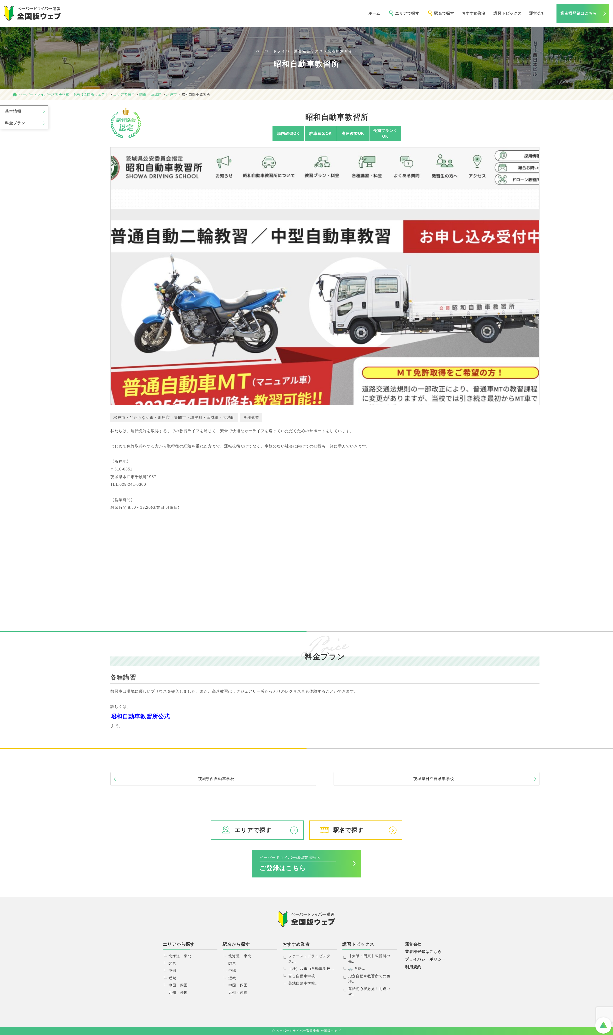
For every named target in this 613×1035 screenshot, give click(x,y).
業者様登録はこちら (578, 13)
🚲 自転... (356, 969)
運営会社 (537, 13)
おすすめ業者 (474, 13)
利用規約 (413, 967)
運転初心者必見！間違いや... (369, 991)
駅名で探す (444, 13)
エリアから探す (179, 944)
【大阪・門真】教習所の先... (369, 958)
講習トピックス (508, 13)
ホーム (375, 13)
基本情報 (13, 111)
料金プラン (15, 123)
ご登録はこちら (290, 863)
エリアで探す (407, 13)
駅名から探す (236, 944)
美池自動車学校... (303, 983)
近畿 (172, 978)
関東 (172, 963)
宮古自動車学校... (303, 976)
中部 (172, 970)
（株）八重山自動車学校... (311, 969)
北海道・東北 (180, 956)
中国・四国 (178, 985)
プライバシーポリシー (425, 959)
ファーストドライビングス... (309, 958)
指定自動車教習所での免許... (369, 979)
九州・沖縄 (178, 992)
